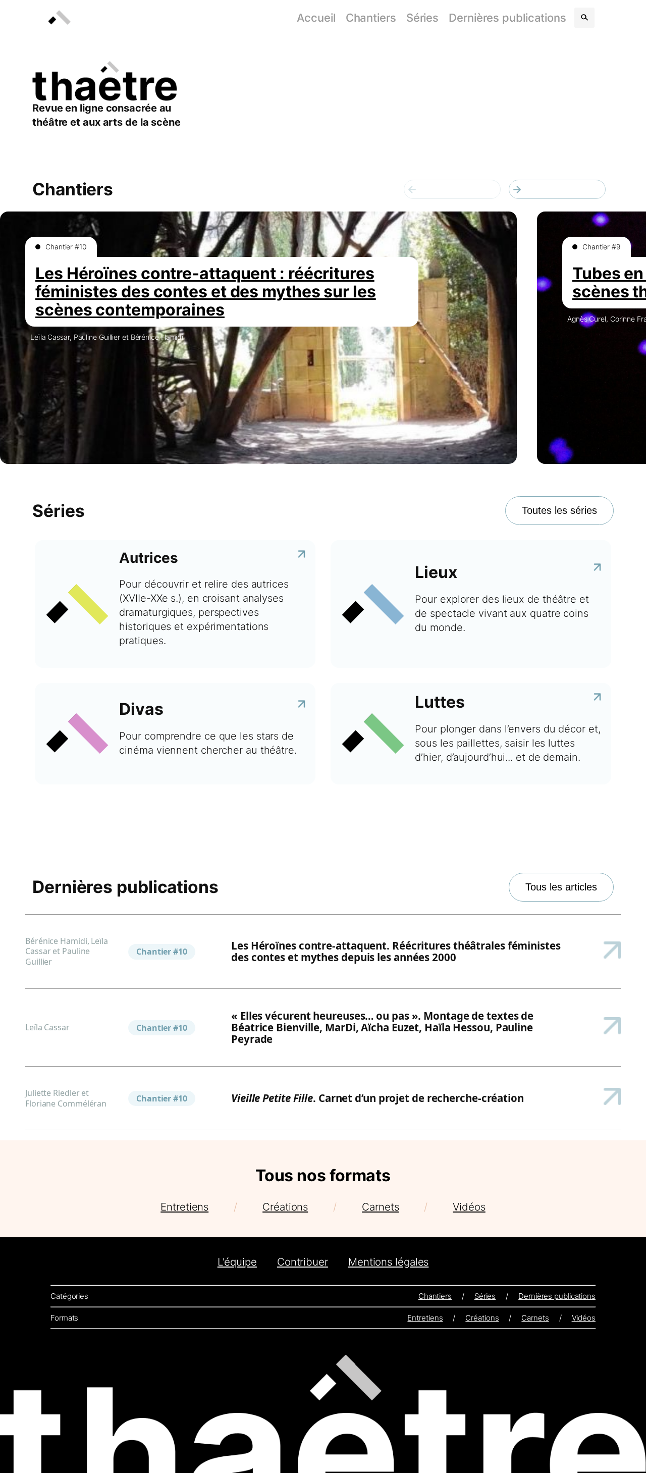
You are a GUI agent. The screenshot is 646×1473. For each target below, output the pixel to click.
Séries (422, 17)
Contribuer (302, 1261)
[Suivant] (557, 189)
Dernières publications (507, 17)
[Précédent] (452, 189)
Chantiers (371, 17)
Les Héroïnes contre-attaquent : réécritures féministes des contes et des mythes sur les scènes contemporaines (205, 292)
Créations (285, 1206)
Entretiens (184, 1206)
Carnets (380, 1206)
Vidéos (469, 1206)
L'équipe (237, 1261)
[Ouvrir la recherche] (584, 18)
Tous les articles (561, 886)
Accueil (316, 17)
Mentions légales (388, 1261)
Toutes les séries (559, 510)
